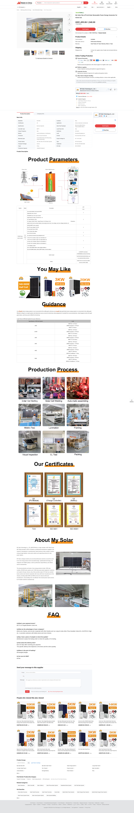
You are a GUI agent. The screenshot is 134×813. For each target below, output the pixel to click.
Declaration (81, 807)
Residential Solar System (66, 785)
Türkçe (94, 804)
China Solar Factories (22, 792)
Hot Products (32, 802)
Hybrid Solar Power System (68, 792)
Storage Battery (45, 770)
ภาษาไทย (90, 804)
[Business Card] (115, 120)
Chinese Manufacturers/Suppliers (50, 802)
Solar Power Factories (47, 792)
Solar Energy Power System (83, 792)
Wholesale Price (69, 802)
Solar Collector (40, 785)
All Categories (22, 7)
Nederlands (69, 804)
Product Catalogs (36, 762)
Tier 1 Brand (44, 768)
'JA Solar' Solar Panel (21, 768)
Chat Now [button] (108, 29)
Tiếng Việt (99, 804)
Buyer (85, 7)
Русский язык (54, 804)
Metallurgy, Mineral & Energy (26, 9)
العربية (74, 804)
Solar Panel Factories (34, 792)
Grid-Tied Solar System (79, 785)
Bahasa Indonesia (105, 804)
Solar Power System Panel (23, 795)
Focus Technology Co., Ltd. (58, 807)
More (18, 798)
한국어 (78, 804)
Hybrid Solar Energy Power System (99, 792)
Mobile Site (97, 802)
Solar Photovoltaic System (52, 785)
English (34, 804)
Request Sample (102, 32)
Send (27, 691)
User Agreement (75, 807)
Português (44, 804)
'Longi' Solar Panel (96, 765)
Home (18, 9)
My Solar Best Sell (20, 765)
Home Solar (57, 792)
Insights (102, 802)
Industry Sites (76, 802)
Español (38, 804)
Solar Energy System (48, 9)
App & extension (100, 7)
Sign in (115, 3)
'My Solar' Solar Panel (46, 765)
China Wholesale (61, 802)
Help (92, 7)
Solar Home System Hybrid (38, 795)
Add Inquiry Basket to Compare (44, 58)
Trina (93, 770)
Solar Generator (21, 785)
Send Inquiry (85, 29)
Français (48, 804)
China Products (40, 802)
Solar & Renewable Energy (37, 9)
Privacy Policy (87, 807)
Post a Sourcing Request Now (55, 691)
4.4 (100, 116)
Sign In (77, 107)
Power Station (70, 770)
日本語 (82, 804)
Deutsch (64, 804)
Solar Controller (95, 768)
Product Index (91, 802)
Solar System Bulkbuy (51, 795)
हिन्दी (86, 804)
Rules (116, 7)
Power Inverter (70, 768)
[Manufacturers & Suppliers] (24, 2)
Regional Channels (83, 802)
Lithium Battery (20, 770)
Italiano (60, 804)
